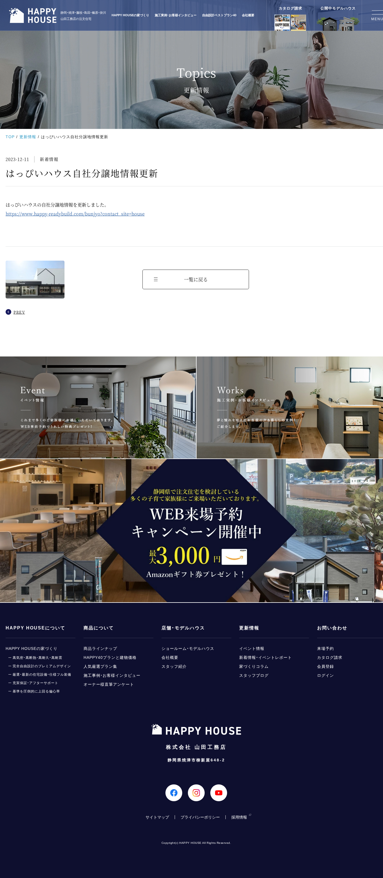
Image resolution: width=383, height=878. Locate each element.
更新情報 (27, 137)
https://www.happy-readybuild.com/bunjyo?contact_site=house (75, 213)
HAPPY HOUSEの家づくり (130, 15)
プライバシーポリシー (200, 817)
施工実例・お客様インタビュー (176, 15)
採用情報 (239, 817)
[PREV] (35, 282)
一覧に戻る (196, 279)
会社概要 (248, 15)
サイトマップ (157, 817)
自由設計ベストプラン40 (219, 15)
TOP (10, 137)
